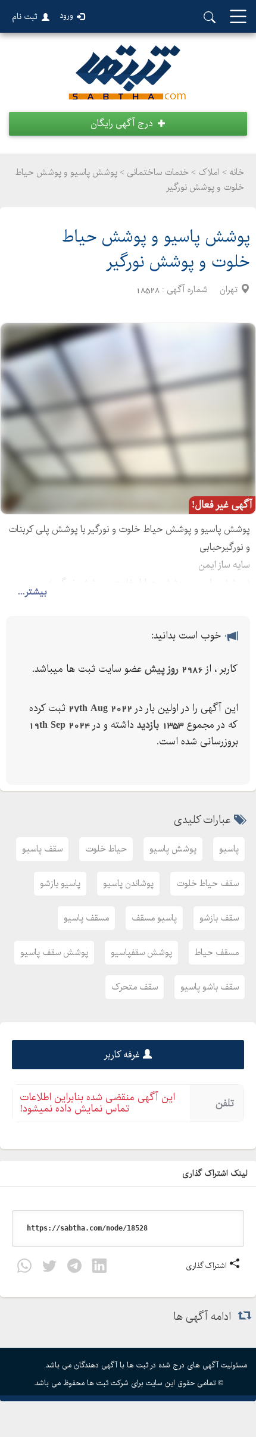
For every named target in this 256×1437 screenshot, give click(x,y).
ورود (66, 16)
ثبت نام (25, 16)
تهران (229, 290)
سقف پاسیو (42, 849)
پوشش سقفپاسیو (141, 953)
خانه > (233, 172)
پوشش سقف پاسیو (54, 953)
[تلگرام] (74, 1268)
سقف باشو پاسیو (209, 987)
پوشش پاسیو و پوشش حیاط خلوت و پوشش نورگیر (156, 249)
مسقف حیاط (217, 953)
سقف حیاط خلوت (207, 883)
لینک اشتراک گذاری (215, 1173)
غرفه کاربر (122, 1054)
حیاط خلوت (106, 849)
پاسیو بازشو (60, 883)
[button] (128, 124)
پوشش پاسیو (172, 849)
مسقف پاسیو (86, 918)
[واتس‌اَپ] (24, 1268)
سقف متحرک (134, 987)
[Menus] (238, 17)
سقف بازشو (219, 918)
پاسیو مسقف (154, 918)
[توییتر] (49, 1268)
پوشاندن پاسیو (128, 883)
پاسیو (229, 849)
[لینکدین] (99, 1268)
